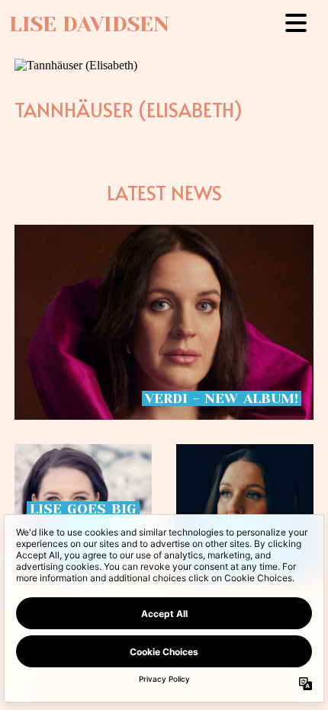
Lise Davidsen (89, 24)
